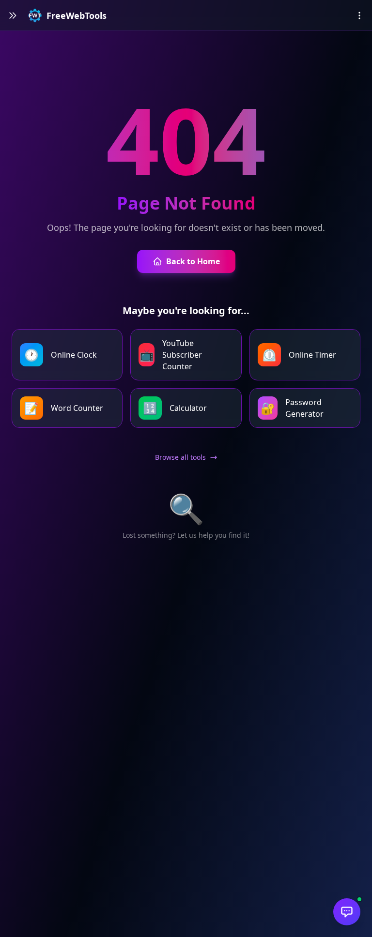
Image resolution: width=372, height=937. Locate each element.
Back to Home (193, 261)
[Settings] (359, 15)
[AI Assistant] (346, 911)
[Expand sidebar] (12, 15)
